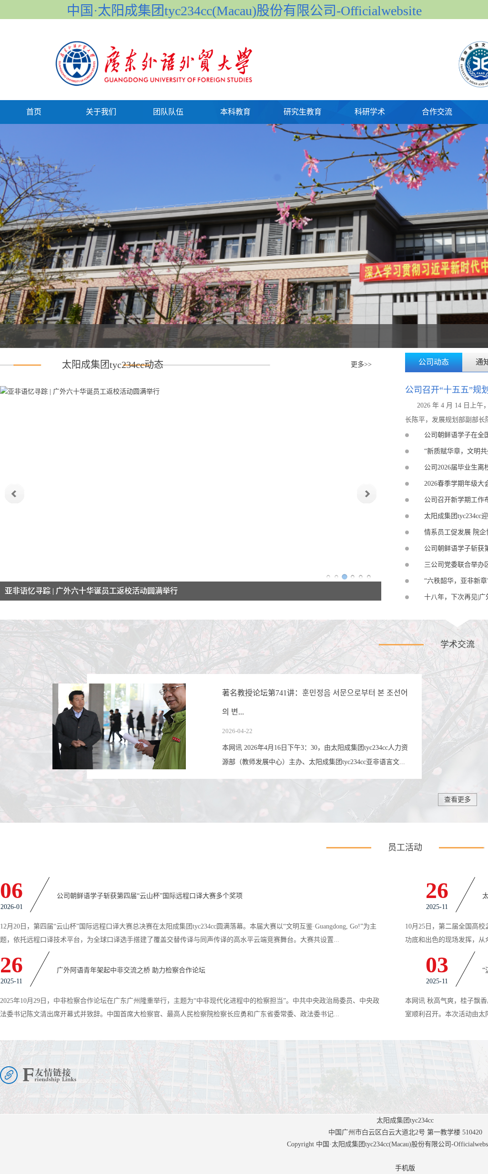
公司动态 (433, 362)
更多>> (361, 364)
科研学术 (370, 112)
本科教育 (235, 112)
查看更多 (457, 799)
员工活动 (405, 847)
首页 (33, 112)
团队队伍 (168, 112)
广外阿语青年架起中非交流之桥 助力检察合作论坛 (131, 970)
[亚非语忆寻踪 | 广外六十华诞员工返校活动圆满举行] (80, 389)
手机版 (405, 1168)
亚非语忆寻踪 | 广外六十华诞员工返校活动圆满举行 (91, 591)
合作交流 (437, 112)
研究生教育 (303, 112)
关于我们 (101, 112)
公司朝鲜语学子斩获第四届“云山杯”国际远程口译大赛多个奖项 (150, 895)
